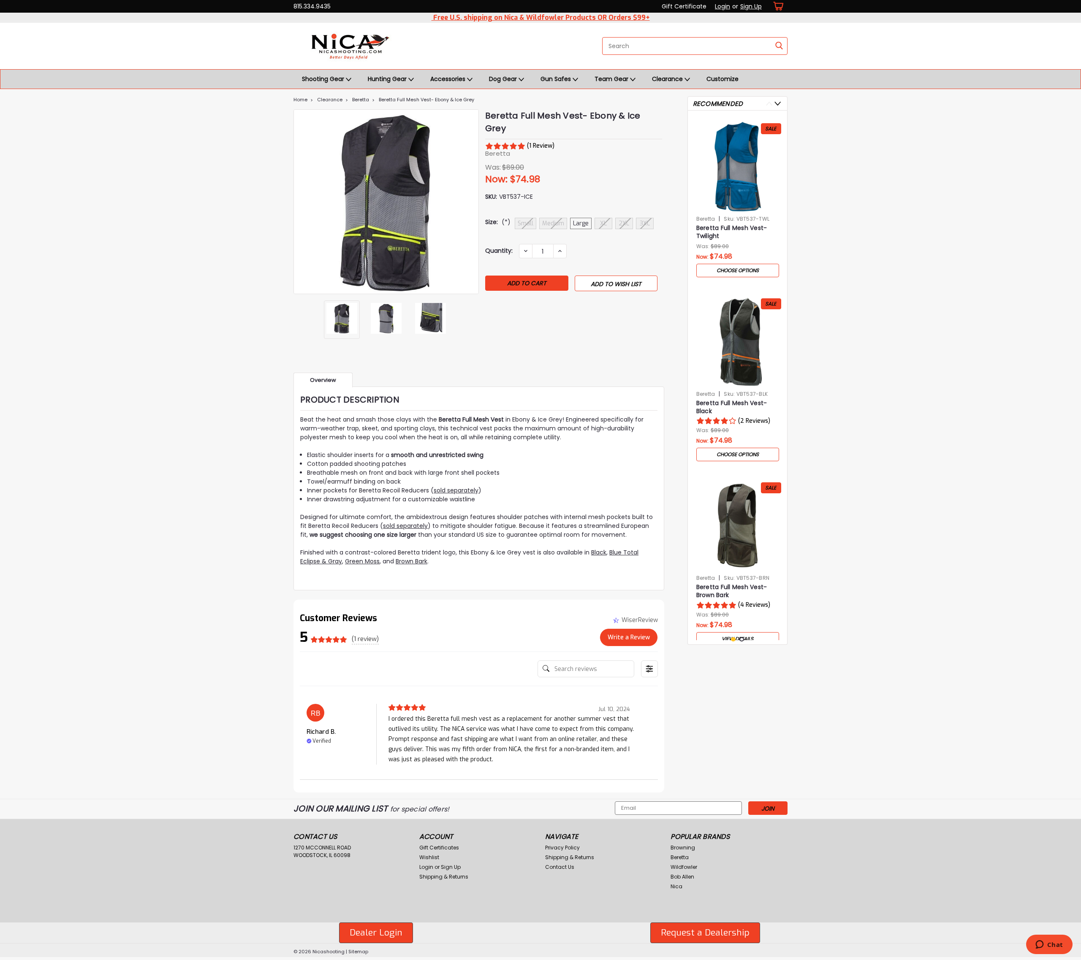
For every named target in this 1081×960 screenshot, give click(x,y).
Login (722, 6)
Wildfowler (684, 867)
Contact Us (559, 867)
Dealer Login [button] (376, 932)
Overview (323, 380)
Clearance (668, 79)
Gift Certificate (684, 6)
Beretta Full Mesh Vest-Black (731, 407)
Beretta (360, 99)
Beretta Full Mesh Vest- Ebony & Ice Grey (426, 99)
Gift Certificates (439, 847)
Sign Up (751, 6)
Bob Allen (682, 876)
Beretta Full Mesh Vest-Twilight (731, 232)
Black (598, 552)
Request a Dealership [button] (705, 932)
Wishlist (429, 857)
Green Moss (362, 561)
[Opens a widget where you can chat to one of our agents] (1049, 945)
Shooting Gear (324, 79)
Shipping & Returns (443, 876)
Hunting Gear (388, 79)
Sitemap (358, 951)
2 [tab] (741, 639)
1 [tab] (733, 639)
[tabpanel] (737, 199)
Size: (498, 222)
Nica (676, 886)
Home (300, 99)
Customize (722, 79)
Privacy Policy (562, 847)
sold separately (456, 490)
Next (471, 202)
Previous (300, 202)
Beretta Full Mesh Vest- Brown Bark (731, 591)
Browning (683, 847)
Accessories (448, 79)
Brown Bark (411, 561)
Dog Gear (504, 79)
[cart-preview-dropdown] (777, 6)
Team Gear (612, 79)
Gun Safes (556, 79)
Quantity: (499, 250)
